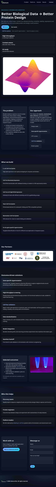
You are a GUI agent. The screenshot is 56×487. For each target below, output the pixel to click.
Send (32, 466)
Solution (39, 2)
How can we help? (34, 455)
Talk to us (5, 27)
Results (44, 2)
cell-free (19, 366)
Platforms (32, 2)
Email (31, 450)
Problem (26, 2)
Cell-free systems (6, 31)
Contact (51, 2)
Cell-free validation (9, 305)
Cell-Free (33, 141)
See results (14, 27)
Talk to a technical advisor (11, 449)
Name (31, 444)
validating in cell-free (18, 423)
